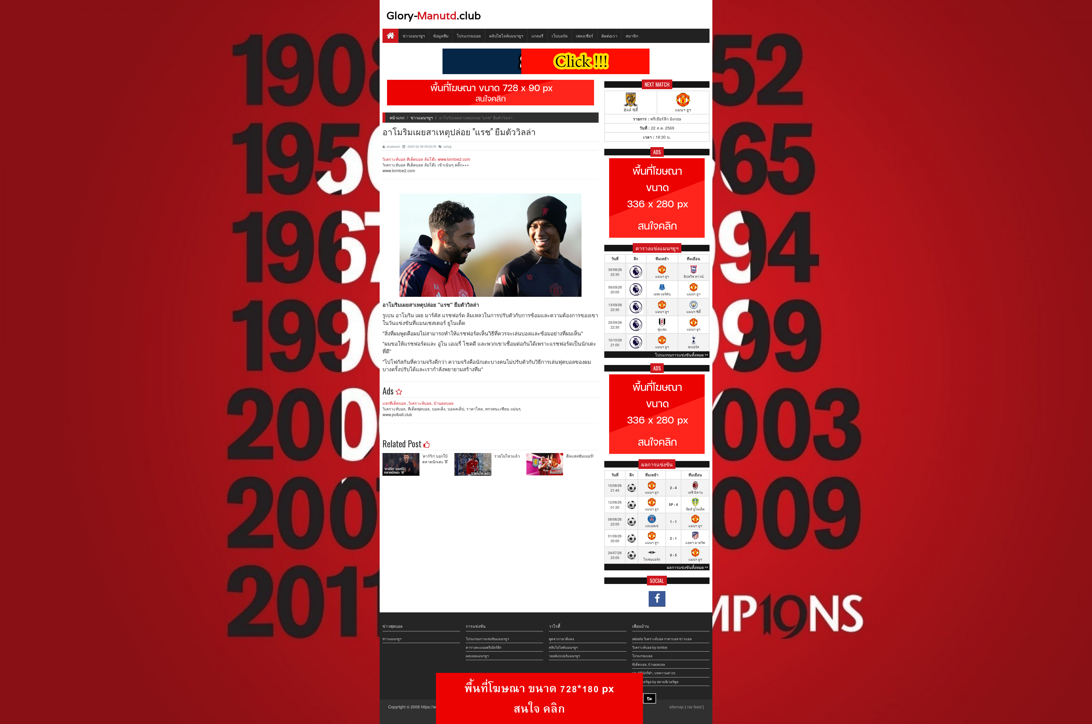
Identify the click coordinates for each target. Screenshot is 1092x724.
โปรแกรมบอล (469, 36)
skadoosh (393, 146)
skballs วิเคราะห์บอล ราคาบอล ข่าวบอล (662, 638)
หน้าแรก (397, 117)
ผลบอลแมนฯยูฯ (477, 655)
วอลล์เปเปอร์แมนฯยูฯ (564, 655)
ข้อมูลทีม (440, 36)
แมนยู (447, 146)
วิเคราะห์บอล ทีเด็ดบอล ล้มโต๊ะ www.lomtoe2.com (426, 159)
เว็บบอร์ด (560, 36)
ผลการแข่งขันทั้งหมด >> (687, 567)
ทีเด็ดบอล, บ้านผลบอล (648, 664)
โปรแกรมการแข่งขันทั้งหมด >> (681, 355)
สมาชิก (632, 36)
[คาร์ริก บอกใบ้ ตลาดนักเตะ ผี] (402, 464)
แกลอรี (537, 36)
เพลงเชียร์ (584, 36)
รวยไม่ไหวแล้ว (507, 456)
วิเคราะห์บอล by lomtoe (649, 647)
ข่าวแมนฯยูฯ (414, 36)
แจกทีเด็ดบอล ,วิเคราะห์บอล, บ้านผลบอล (418, 403)
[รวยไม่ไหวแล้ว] (474, 464)
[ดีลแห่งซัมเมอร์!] (546, 464)
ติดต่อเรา (609, 36)
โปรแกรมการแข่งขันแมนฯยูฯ (487, 638)
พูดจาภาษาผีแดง (561, 638)
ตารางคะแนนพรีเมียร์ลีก (483, 647)
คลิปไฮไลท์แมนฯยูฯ (506, 36)
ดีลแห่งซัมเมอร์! (579, 456)
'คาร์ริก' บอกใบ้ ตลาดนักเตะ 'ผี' (435, 458)
